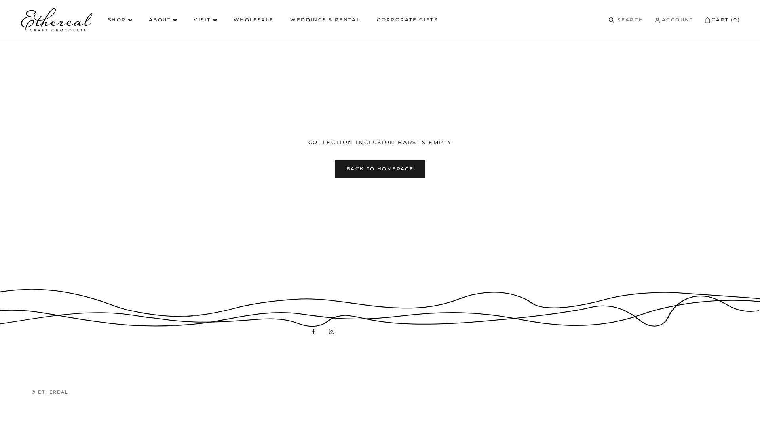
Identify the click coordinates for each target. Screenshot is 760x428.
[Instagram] (331, 331)
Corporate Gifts (407, 20)
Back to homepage (380, 169)
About (161, 20)
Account (677, 20)
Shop (118, 20)
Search (631, 20)
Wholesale (254, 20)
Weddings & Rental (325, 20)
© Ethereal (50, 392)
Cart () (726, 20)
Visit (203, 20)
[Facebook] (313, 331)
